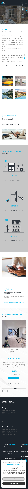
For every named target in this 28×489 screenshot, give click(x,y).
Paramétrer (13, 479)
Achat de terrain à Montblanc (8, 412)
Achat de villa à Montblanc (8, 414)
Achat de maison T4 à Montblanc (9, 431)
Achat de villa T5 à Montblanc (8, 434)
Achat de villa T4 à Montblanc (8, 433)
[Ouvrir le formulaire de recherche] (22, 3)
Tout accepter (14, 483)
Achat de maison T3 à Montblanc (9, 429)
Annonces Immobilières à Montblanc (10, 421)
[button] (7, 391)
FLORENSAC (22, 7)
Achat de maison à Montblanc (8, 410)
